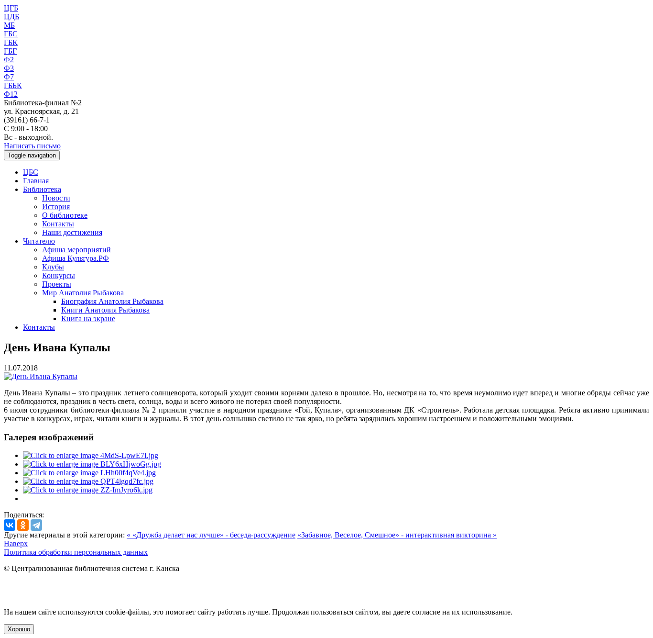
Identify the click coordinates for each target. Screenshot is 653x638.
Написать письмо (32, 146)
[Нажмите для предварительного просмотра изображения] (40, 376)
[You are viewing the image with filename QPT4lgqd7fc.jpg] (88, 481)
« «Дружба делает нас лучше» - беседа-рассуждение (211, 535)
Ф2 (9, 60)
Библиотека (42, 189)
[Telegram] (36, 525)
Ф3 (9, 68)
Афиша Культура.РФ (75, 258)
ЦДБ (11, 16)
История (56, 206)
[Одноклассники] (23, 525)
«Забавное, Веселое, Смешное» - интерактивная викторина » (397, 535)
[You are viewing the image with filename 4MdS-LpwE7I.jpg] (90, 455)
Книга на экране (88, 318)
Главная (36, 181)
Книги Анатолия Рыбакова (105, 310)
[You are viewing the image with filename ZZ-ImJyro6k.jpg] (87, 490)
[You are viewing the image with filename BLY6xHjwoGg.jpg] (92, 464)
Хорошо (19, 629)
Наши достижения (72, 232)
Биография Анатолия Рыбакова (112, 301)
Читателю (39, 241)
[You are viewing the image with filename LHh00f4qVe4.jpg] (89, 473)
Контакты (58, 224)
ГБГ (10, 51)
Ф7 (9, 77)
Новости (56, 198)
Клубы (53, 267)
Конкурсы (58, 275)
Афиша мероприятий (76, 250)
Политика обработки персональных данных (76, 552)
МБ (9, 25)
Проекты (56, 284)
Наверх (16, 543)
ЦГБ (11, 8)
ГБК (11, 42)
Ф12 (11, 94)
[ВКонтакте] (9, 525)
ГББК (13, 85)
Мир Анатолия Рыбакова (83, 293)
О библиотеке (64, 215)
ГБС (11, 34)
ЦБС (30, 172)
